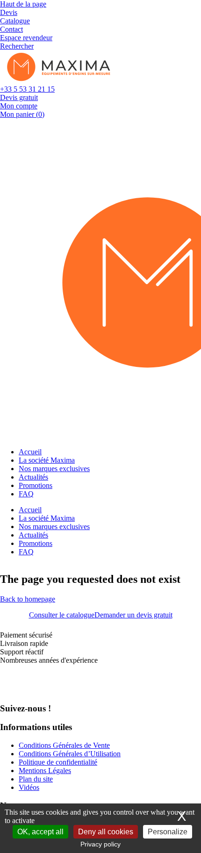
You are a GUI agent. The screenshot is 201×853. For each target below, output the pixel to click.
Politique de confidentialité (58, 762)
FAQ (26, 494)
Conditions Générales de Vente (64, 745)
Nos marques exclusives (54, 469)
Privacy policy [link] (100, 844)
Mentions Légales (45, 770)
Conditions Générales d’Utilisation (70, 754)
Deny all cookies (105, 832)
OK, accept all (40, 832)
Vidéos (29, 787)
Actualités (33, 477)
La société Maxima (47, 460)
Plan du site (36, 779)
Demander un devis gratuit (133, 615)
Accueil (30, 452)
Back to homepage (27, 599)
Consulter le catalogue (61, 615)
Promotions (35, 485)
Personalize (167, 832)
